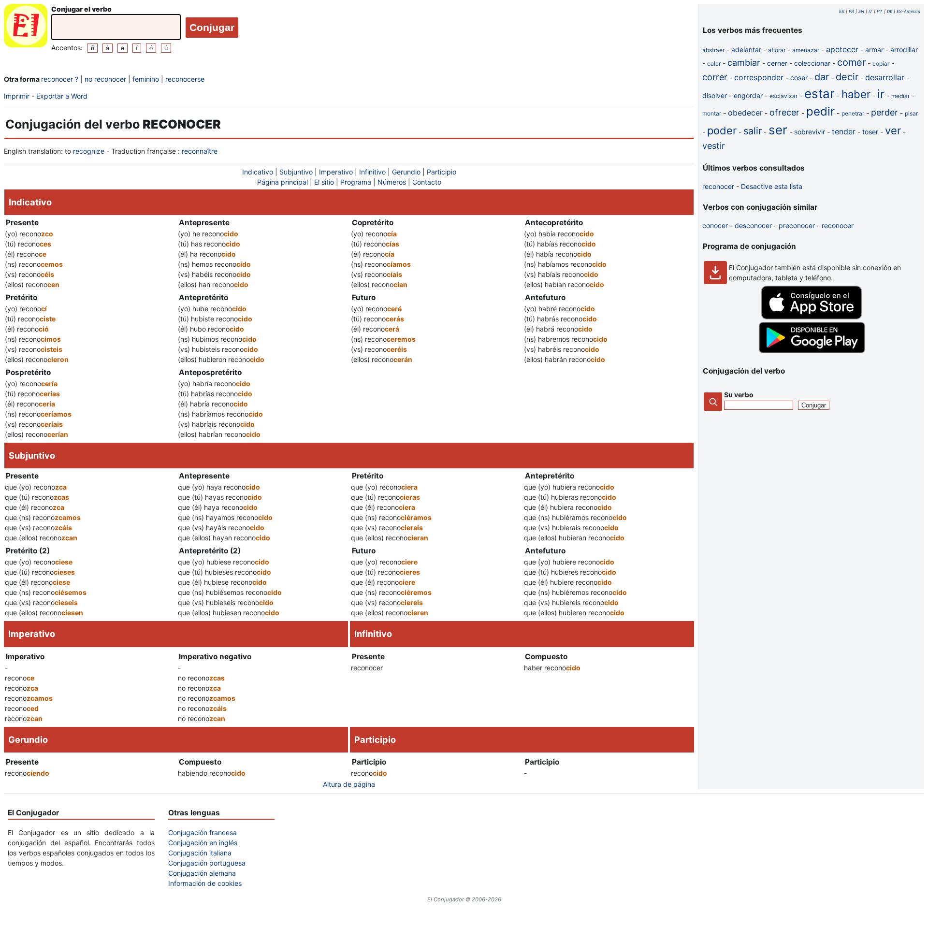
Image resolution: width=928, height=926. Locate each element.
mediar (900, 96)
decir (847, 77)
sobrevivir (809, 132)
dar (821, 77)
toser (870, 132)
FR (851, 11)
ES (841, 11)
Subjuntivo (296, 172)
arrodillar (904, 49)
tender (844, 131)
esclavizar (783, 96)
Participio (441, 172)
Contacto (426, 182)
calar (714, 63)
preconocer (797, 225)
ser (777, 129)
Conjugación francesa (202, 832)
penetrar (852, 113)
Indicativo (257, 172)
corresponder (758, 77)
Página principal (282, 182)
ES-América (908, 11)
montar (711, 113)
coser (799, 77)
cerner (777, 63)
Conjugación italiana (200, 853)
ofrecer (784, 112)
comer (851, 62)
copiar (880, 63)
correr (714, 77)
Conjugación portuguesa (207, 863)
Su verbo (739, 395)
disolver (714, 95)
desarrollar (884, 77)
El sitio (324, 182)
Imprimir (16, 96)
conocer (715, 225)
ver (893, 130)
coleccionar (812, 63)
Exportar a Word (61, 96)
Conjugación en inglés (202, 843)
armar (874, 49)
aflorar (776, 50)
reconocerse (184, 79)
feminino (145, 79)
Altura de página (349, 784)
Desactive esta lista (771, 186)
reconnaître (200, 151)
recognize (88, 151)
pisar (911, 113)
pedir (820, 111)
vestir (713, 146)
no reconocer (105, 79)
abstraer (713, 50)
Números (391, 182)
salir (752, 131)
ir (880, 94)
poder (722, 130)
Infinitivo (372, 172)
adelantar (746, 49)
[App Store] (811, 317)
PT (880, 11)
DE (889, 11)
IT (870, 11)
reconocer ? (59, 79)
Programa (355, 182)
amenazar (805, 50)
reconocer (718, 186)
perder (884, 112)
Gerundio (406, 172)
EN (861, 11)
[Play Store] (811, 351)
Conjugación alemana (202, 873)
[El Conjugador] (25, 28)
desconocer (753, 225)
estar (819, 93)
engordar (748, 95)
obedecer (745, 112)
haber (855, 94)
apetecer (842, 49)
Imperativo (336, 172)
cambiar (743, 63)
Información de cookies (205, 883)
